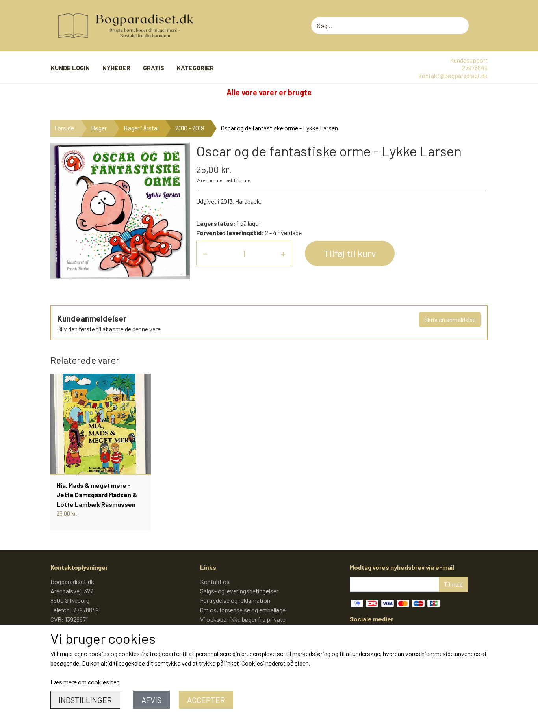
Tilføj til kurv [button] (350, 253)
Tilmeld (453, 584)
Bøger (99, 128)
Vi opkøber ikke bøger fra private (243, 619)
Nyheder (116, 67)
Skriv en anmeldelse (450, 319)
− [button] (205, 253)
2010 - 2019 (189, 128)
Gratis (153, 67)
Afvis (151, 700)
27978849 (475, 67)
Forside (64, 128)
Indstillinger (85, 700)
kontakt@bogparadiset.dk (453, 75)
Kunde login (70, 67)
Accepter (206, 700)
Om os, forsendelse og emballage (243, 609)
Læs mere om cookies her (84, 682)
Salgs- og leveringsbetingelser (239, 591)
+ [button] (283, 253)
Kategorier (195, 67)
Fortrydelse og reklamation (235, 600)
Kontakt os (215, 581)
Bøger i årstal (141, 128)
